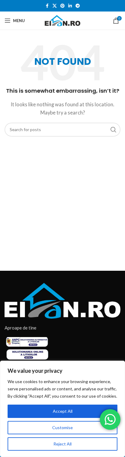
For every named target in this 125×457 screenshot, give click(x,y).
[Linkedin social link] (70, 6)
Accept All (63, 411)
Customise (62, 427)
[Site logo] (62, 20)
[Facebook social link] (47, 6)
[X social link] (55, 6)
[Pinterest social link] (62, 6)
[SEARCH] (113, 130)
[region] (62, 409)
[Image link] (62, 300)
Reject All (62, 443)
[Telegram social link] (78, 6)
